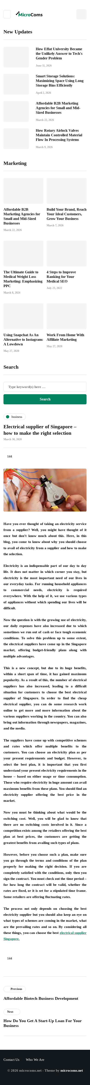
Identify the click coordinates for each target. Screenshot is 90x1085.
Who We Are (35, 1060)
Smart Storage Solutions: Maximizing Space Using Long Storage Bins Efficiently (60, 80)
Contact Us (11, 1060)
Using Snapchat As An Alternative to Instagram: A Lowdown (23, 339)
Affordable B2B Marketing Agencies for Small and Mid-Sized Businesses (58, 107)
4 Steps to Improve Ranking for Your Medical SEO (61, 276)
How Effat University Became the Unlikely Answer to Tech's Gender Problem (59, 53)
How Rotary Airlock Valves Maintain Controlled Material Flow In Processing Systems (59, 135)
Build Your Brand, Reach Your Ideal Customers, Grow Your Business (67, 214)
